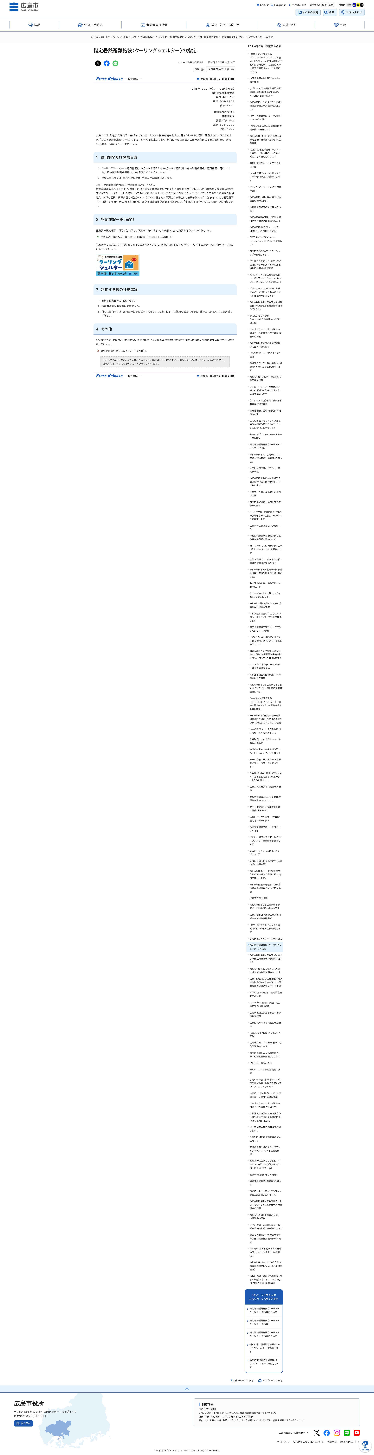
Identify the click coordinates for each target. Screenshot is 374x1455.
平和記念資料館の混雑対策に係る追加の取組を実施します (265, 537)
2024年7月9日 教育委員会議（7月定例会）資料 (265, 1004)
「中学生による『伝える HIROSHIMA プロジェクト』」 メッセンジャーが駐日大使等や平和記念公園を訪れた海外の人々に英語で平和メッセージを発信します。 (266, 63)
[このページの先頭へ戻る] (187, 1388)
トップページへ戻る (272, 1380)
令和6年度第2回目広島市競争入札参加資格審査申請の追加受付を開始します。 (265, 874)
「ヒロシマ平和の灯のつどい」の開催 (265, 1034)
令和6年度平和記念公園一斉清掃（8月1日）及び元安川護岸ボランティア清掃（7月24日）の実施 (266, 719)
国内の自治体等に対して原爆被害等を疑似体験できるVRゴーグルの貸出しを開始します (265, 424)
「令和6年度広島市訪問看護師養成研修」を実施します (266, 127)
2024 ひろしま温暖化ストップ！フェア (264, 852)
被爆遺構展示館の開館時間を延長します (265, 412)
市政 (125, 37)
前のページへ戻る (244, 1380)
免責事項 (332, 1442)
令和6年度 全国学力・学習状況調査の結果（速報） (265, 199)
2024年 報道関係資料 (171, 37)
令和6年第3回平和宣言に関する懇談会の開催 (265, 1216)
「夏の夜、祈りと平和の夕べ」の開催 (265, 355)
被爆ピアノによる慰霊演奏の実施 (265, 1071)
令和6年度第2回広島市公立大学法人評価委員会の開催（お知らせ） (266, 458)
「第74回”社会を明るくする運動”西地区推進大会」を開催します (265, 928)
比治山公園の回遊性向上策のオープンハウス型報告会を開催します (265, 840)
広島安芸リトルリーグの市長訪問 (266, 939)
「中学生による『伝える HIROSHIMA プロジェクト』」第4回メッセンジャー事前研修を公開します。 (266, 703)
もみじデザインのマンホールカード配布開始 (266, 436)
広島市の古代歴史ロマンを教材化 (265, 527)
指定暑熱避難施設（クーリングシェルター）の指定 (265, 117)
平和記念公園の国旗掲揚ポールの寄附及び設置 (265, 676)
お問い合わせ (354, 12)
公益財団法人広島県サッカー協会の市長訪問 (265, 741)
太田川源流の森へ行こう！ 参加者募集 (265, 470)
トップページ (113, 37)
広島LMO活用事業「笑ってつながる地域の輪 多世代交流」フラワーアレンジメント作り (265, 1083)
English (265, 5)
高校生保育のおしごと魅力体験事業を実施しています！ (265, 798)
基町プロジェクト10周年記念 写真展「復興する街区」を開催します (266, 366)
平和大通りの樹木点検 (261, 1063)
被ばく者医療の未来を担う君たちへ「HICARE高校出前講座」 (265, 751)
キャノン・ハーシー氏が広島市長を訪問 (265, 189)
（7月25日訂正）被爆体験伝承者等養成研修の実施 (266, 402)
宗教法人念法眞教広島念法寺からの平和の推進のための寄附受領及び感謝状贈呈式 (265, 1117)
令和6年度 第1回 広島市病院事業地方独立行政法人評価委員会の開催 (266, 139)
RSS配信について (350, 1442)
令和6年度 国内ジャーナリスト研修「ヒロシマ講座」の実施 (265, 229)
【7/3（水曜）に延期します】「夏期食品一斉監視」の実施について (266, 1227)
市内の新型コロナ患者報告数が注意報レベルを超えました (265, 731)
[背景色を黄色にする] (358, 5)
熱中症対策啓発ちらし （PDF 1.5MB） (122, 351)
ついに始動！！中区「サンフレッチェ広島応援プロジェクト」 (265, 1193)
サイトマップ (283, 1442)
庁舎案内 (26, 1423)
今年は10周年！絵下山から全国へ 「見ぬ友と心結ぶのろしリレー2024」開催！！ (266, 776)
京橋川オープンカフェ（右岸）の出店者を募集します (265, 819)
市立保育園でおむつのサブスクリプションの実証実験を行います (265, 177)
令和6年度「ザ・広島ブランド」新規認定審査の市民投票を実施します (265, 105)
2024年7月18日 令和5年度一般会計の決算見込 (265, 666)
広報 (134, 37)
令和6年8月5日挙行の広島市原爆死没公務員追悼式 (266, 605)
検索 (331, 12)
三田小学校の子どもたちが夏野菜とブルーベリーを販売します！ (265, 763)
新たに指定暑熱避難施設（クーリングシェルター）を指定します (265, 1348)
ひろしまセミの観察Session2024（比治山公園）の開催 (265, 319)
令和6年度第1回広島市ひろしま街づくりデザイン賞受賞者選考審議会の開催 (266, 1204)
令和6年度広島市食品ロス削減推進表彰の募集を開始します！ (265, 970)
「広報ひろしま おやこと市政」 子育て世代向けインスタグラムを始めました (266, 640)
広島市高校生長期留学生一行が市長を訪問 (265, 1014)
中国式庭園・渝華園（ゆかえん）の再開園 (265, 80)
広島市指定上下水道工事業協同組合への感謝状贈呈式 (265, 916)
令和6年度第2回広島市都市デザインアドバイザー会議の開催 (265, 906)
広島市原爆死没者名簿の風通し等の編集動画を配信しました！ (265, 1055)
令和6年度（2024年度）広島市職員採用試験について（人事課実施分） (266, 1266)
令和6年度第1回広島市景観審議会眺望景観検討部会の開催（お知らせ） (266, 573)
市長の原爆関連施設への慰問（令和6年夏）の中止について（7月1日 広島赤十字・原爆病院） (266, 1279)
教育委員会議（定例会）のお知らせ (265, 1183)
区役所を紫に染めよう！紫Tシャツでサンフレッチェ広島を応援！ (265, 1150)
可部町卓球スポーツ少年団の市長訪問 (265, 165)
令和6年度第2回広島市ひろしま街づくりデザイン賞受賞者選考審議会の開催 (266, 688)
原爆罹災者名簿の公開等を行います (265, 209)
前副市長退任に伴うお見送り (264, 1174)
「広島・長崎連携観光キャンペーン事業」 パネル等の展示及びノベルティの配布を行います (265, 153)
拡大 (330, 5)
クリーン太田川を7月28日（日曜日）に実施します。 (265, 595)
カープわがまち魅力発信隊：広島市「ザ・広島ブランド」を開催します (266, 549)
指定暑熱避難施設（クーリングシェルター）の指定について (264, 1310)
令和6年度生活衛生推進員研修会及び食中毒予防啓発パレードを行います (265, 482)
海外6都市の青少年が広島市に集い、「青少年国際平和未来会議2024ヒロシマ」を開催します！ (266, 654)
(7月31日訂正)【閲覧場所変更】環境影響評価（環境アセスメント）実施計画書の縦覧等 (266, 92)
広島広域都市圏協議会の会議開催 (265, 1024)
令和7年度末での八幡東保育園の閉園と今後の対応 (265, 345)
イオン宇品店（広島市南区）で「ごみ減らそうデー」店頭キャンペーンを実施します (266, 515)
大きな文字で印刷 (218, 69)
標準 (324, 5)
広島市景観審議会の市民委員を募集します (265, 504)
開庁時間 (207, 1404)
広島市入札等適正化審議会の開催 (265, 788)
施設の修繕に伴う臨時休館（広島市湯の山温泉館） (266, 862)
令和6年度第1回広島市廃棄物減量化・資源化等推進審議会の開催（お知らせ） (266, 305)
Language (280, 5)
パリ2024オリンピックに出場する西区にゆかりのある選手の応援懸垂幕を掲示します (265, 292)
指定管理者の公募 (259, 898)
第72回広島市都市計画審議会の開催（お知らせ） (265, 809)
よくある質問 (310, 12)
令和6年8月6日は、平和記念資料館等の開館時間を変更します (265, 219)
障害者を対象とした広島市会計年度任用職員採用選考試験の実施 (265, 1238)
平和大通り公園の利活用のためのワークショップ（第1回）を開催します (266, 617)
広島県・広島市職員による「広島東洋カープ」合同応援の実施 (265, 1095)
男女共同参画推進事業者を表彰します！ (265, 1129)
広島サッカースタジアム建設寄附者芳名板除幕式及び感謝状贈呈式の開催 (265, 333)
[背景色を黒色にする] (361, 5)
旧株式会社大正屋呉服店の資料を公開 (265, 494)
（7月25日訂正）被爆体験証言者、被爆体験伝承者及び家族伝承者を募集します (265, 390)
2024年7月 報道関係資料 (203, 37)
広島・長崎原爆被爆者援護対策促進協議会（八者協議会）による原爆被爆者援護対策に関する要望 (266, 982)
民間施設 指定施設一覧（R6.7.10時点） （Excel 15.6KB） (135, 237)
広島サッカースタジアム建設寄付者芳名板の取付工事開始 (265, 1105)
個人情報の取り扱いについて (308, 1442)
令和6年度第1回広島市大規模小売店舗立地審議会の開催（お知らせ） (266, 958)
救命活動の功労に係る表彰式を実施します (265, 585)
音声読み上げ (299, 5)
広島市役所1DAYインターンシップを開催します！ (265, 253)
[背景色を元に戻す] (349, 5)
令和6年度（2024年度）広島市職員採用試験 (265, 378)
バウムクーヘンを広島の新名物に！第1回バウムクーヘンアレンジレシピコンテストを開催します (266, 278)
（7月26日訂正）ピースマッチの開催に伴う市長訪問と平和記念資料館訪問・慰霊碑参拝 (265, 264)
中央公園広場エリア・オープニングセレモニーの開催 (265, 629)
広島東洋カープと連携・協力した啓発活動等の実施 (266, 1045)
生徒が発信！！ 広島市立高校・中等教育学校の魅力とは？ (266, 561)
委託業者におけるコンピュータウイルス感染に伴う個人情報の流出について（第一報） (265, 1164)
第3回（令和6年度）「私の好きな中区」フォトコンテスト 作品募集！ (265, 1252)
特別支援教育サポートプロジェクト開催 (265, 829)
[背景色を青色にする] (354, 5)
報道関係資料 (148, 37)
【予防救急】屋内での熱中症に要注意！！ (265, 1139)
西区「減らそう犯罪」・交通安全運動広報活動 (266, 994)
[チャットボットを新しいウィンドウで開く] (365, 1451)
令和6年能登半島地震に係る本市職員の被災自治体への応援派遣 (265, 888)
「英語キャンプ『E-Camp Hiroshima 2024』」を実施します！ (266, 241)
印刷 (197, 69)
